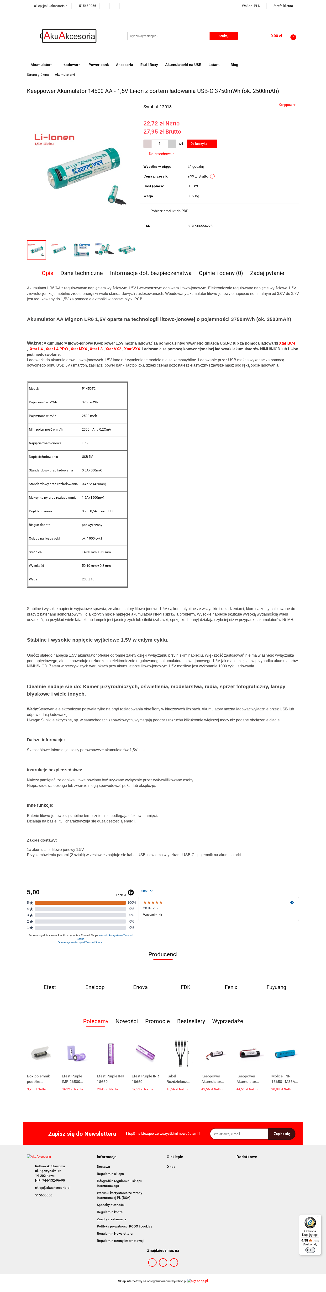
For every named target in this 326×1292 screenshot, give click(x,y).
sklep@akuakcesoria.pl (52, 1187)
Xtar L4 (36, 349)
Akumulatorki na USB (183, 64)
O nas (171, 1166)
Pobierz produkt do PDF (169, 211)
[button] (106, 1157)
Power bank (99, 64)
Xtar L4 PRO (57, 349)
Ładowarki (72, 64)
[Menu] (318, 1217)
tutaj (142, 750)
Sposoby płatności (111, 1205)
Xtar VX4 (132, 349)
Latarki (215, 64)
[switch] (310, 1250)
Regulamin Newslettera (115, 1233)
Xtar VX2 (113, 349)
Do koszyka (199, 144)
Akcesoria (124, 64)
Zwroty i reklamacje (111, 1219)
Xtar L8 (96, 349)
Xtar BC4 (287, 343)
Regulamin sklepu (110, 1174)
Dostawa (103, 1166)
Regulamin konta (110, 1212)
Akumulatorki (42, 64)
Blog (234, 64)
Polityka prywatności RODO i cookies (124, 1226)
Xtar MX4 (79, 349)
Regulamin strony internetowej (120, 1241)
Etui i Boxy (149, 64)
